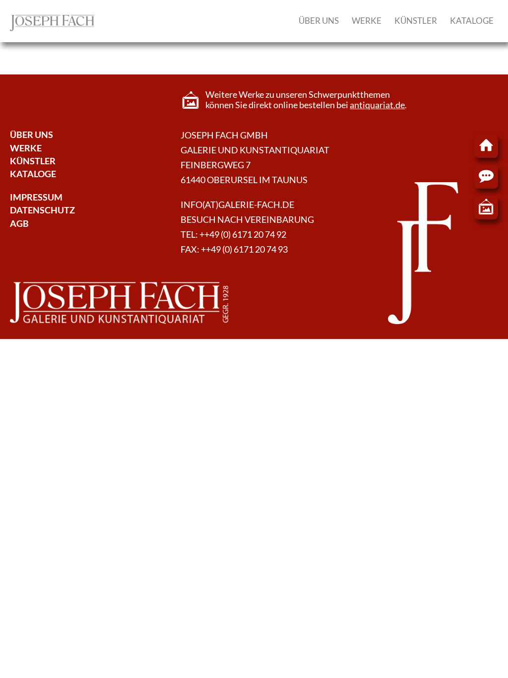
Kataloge (472, 20)
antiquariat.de (377, 105)
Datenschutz (42, 210)
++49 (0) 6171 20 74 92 (242, 234)
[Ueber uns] (52, 28)
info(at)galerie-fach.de (237, 205)
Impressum (36, 197)
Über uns (319, 20)
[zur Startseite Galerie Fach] (486, 146)
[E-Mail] (486, 177)
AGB (19, 223)
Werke (366, 20)
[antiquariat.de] (486, 207)
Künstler (415, 20)
